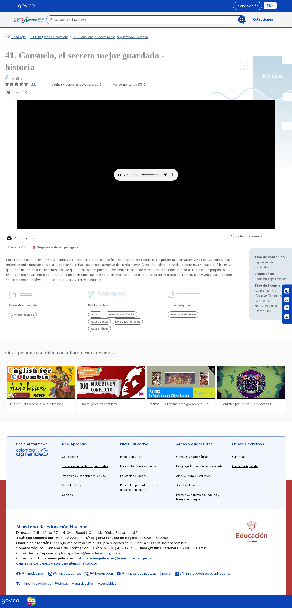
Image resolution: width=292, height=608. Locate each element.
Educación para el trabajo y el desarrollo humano (140, 487)
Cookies (67, 495)
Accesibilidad (107, 583)
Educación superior (133, 476)
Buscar (241, 19)
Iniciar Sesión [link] (247, 6)
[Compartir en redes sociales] (26, 93)
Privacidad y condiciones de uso (84, 476)
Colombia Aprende (245, 466)
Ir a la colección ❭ (248, 236)
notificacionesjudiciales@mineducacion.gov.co (114, 558)
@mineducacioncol (67, 573)
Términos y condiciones (33, 583)
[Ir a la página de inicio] (30, 19)
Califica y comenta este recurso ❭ (76, 84)
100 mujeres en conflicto (49, 37)
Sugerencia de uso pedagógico (58, 247)
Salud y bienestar (188, 485)
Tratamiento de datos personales (85, 466)
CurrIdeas (238, 457)
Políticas (61, 583)
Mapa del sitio (82, 583)
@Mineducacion (33, 573)
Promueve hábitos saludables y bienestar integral (197, 497)
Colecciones (70, 457)
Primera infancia (131, 457)
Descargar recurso (26, 239)
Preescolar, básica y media (138, 466)
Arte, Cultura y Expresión (193, 476)
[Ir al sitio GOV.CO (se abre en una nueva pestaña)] (19, 601)
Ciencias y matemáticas (192, 457)
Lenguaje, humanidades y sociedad (200, 466)
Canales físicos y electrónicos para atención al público (56, 563)
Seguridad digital (74, 485)
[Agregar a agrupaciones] (17, 93)
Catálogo (18, 37)
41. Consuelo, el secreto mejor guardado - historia (110, 37)
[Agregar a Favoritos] (9, 93)
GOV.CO (26, 6)
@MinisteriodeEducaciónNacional (205, 573)
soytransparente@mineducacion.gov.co (87, 553)
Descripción (16, 247)
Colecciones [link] (263, 19)
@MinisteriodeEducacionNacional (146, 573)
